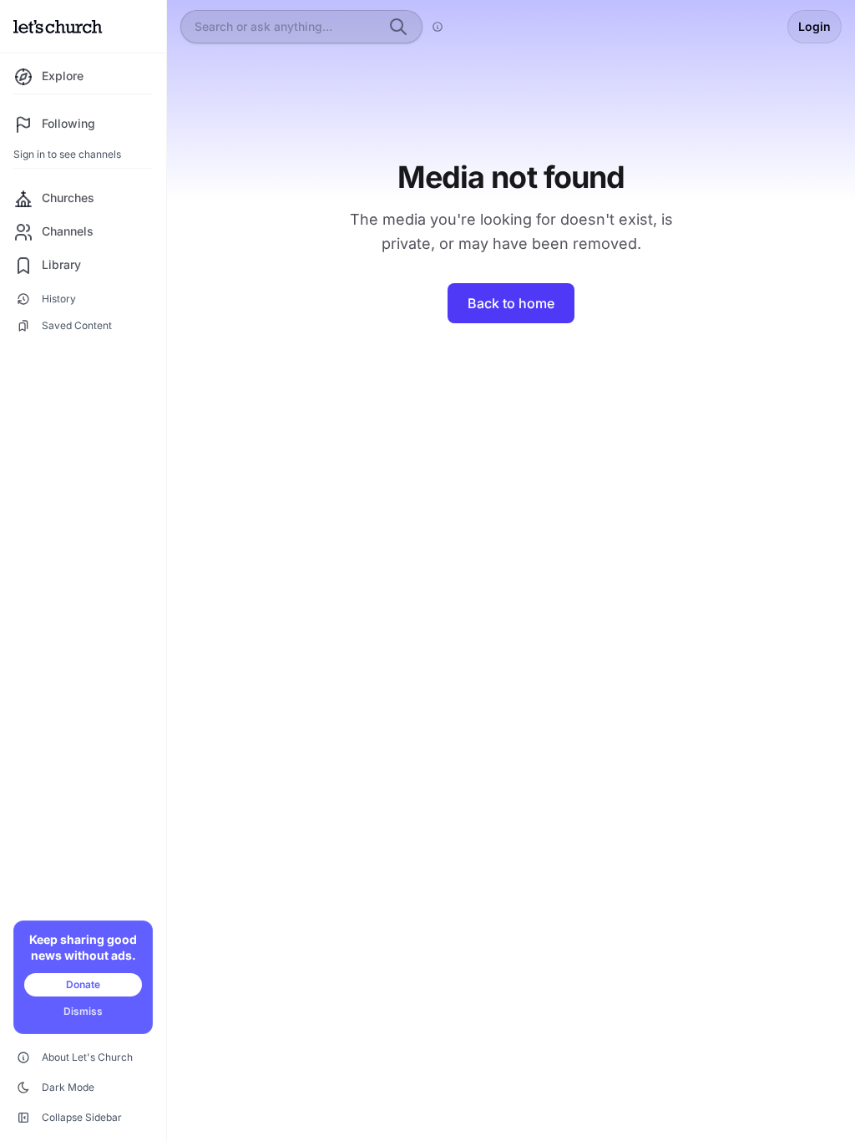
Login (814, 26)
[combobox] (286, 26)
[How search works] (438, 27)
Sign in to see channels (67, 154)
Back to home (511, 303)
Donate (83, 984)
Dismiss (83, 1011)
